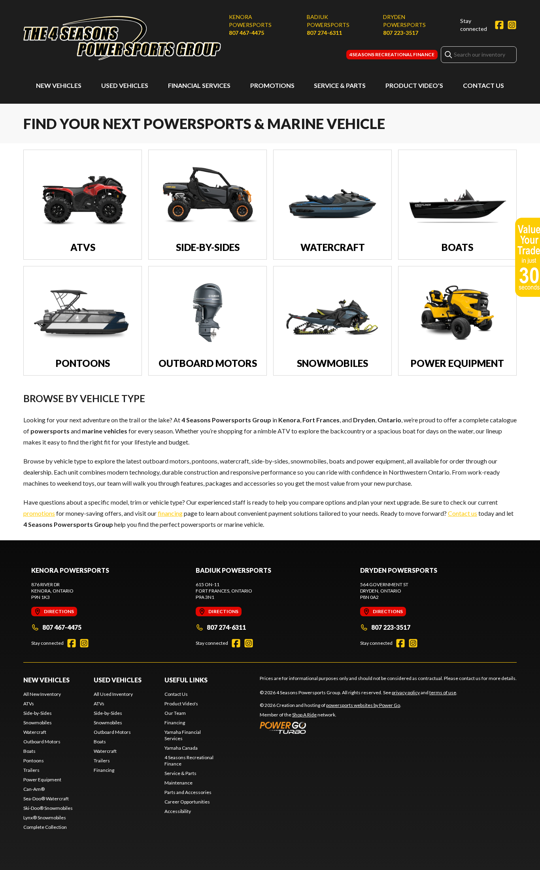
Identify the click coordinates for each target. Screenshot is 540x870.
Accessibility (177, 811)
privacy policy (406, 692)
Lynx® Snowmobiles (44, 818)
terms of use (442, 692)
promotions (39, 513)
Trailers (31, 770)
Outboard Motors (41, 742)
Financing (104, 770)
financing (170, 513)
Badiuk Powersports (328, 20)
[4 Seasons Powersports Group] (122, 38)
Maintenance (178, 783)
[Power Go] (330, 727)
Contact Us (483, 85)
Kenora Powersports (250, 20)
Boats (29, 751)
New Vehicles (58, 85)
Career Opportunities (187, 802)
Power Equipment (42, 780)
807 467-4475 (246, 32)
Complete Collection (45, 827)
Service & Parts (340, 85)
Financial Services (199, 85)
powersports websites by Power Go (363, 705)
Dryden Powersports (404, 20)
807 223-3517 (400, 32)
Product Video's (414, 85)
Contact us (462, 513)
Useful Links (186, 680)
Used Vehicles (124, 85)
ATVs (28, 704)
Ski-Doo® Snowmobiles (48, 808)
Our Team (175, 713)
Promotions (272, 85)
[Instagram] (512, 25)
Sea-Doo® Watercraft (46, 799)
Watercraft (34, 732)
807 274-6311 (324, 32)
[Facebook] (499, 25)
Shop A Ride (304, 715)
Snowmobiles (37, 723)
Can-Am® (34, 789)
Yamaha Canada (181, 748)
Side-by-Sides (37, 713)
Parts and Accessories (187, 792)
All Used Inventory (113, 694)
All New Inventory (42, 694)
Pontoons (33, 761)
